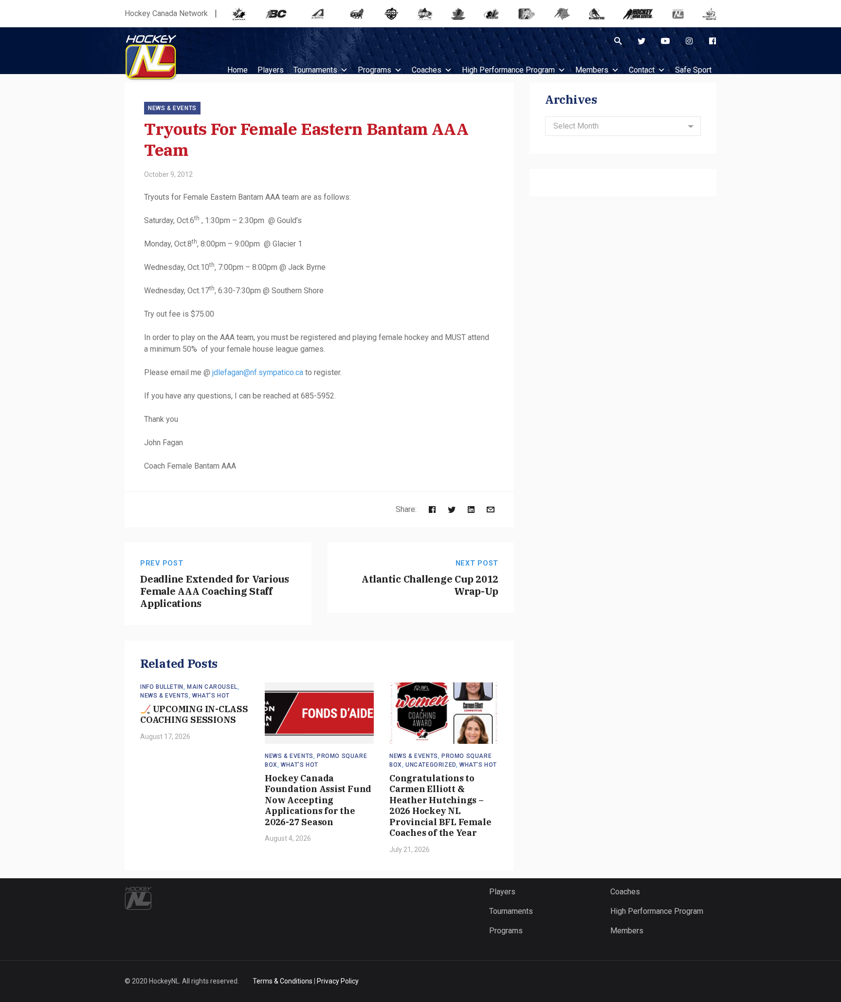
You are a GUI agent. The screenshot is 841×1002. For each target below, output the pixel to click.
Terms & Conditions (282, 981)
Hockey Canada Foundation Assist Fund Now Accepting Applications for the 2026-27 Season (318, 800)
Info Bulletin (161, 686)
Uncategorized (430, 764)
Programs (374, 70)
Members (591, 70)
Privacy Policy (338, 981)
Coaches (426, 70)
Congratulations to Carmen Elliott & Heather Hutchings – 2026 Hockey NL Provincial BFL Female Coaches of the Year (440, 806)
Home (237, 70)
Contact (642, 70)
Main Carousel (212, 686)
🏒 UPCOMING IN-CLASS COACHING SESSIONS (194, 714)
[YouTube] (665, 41)
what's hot (211, 695)
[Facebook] (712, 41)
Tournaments (315, 70)
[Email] (490, 509)
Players (502, 891)
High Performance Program (508, 70)
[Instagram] (689, 41)
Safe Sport (693, 70)
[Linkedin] (471, 509)
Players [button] (270, 70)
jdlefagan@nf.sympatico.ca (257, 372)
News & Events (172, 108)
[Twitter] (641, 41)
